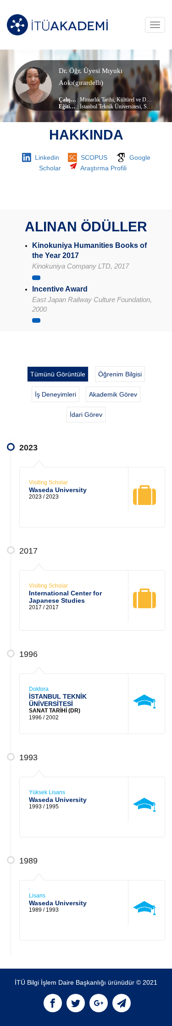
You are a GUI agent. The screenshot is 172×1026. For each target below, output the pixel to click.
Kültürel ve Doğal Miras (142, 99)
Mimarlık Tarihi (97, 99)
